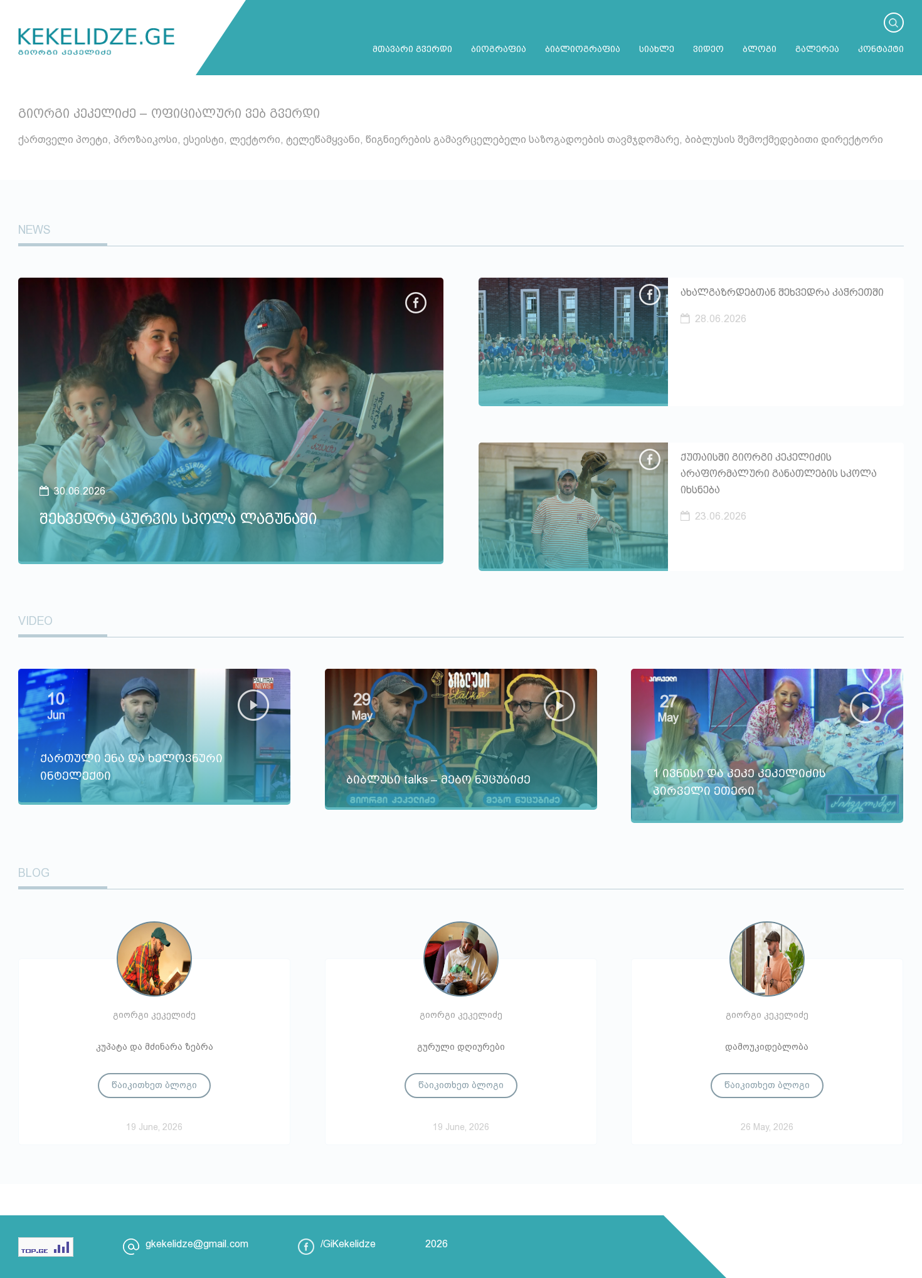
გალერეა (817, 49)
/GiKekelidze (348, 1244)
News (34, 230)
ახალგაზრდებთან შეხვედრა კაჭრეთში (782, 292)
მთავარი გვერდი (412, 49)
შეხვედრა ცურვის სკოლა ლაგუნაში (178, 518)
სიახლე (656, 49)
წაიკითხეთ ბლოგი (154, 1085)
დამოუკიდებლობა (766, 1047)
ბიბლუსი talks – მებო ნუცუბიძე (438, 779)
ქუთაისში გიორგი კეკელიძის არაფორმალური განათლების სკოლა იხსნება (779, 473)
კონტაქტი (881, 49)
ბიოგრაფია (498, 49)
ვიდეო (708, 49)
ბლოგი (759, 49)
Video (35, 621)
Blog (34, 873)
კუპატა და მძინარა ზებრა (154, 1047)
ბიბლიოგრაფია (582, 49)
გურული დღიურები (461, 1047)
